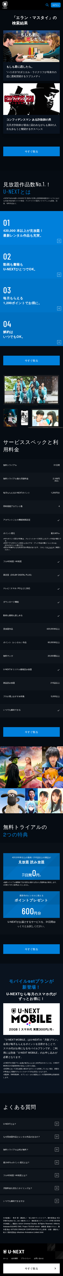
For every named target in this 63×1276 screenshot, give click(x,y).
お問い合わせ (39, 1258)
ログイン (55, 5)
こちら (50, 547)
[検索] (47, 5)
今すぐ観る (31, 151)
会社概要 (14, 1258)
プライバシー (26, 1258)
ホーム (5, 1258)
